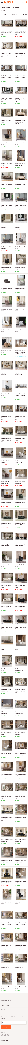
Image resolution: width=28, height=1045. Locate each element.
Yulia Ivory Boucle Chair (19, 648)
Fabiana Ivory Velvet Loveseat (20, 733)
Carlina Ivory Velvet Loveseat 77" (6, 607)
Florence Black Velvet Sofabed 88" (20, 840)
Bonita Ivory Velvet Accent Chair (20, 461)
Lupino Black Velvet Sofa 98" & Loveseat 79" (20, 55)
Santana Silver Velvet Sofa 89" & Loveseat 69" (6, 100)
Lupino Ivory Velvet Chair (6, 330)
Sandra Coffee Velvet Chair (20, 987)
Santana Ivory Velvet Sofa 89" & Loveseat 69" (6, 55)
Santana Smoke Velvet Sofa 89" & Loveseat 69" (20, 77)
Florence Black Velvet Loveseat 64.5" (6, 882)
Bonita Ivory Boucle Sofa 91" (20, 185)
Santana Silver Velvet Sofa (6, 206)
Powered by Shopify (5, 1041)
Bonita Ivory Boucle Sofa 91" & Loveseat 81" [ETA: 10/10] (20, 352)
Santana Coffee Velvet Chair (6, 164)
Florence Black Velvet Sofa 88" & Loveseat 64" (6, 819)
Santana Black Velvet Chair (6, 143)
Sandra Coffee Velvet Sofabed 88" (20, 946)
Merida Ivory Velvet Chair (20, 289)
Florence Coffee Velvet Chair (6, 902)
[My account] (22, 2)
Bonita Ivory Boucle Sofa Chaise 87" (20, 669)
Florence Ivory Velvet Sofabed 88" (20, 818)
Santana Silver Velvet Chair (20, 330)
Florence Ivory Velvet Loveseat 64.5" (6, 861)
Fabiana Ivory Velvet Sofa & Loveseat (20, 712)
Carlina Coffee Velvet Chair (20, 775)
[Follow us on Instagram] (5, 1035)
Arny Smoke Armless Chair (6, 289)
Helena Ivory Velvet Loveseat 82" (20, 373)
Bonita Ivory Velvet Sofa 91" (20, 439)
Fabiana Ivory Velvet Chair (6, 754)
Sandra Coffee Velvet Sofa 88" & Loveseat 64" (20, 924)
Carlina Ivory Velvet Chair (6, 565)
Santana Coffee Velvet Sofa (6, 648)
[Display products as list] (26, 14)
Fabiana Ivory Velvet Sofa (6, 733)
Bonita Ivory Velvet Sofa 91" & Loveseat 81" (6, 418)
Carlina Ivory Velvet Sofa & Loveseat (6, 544)
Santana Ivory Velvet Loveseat (6, 226)
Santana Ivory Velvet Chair (20, 309)
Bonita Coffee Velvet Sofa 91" (6, 461)
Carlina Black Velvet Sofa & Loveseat (20, 544)
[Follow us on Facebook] (2, 1035)
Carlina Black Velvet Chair (20, 565)
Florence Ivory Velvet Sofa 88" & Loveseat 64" (6, 796)
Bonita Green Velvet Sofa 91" (6, 524)
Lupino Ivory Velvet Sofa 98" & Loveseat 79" (20, 100)
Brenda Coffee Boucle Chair (6, 351)
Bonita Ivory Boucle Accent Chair (20, 164)
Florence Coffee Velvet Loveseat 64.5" (20, 861)
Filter (5, 14)
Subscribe (6, 1027)
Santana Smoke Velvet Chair (20, 143)
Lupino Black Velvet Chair (6, 268)
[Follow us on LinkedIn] (8, 1035)
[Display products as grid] (23, 14)
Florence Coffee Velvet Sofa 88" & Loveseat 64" (20, 796)
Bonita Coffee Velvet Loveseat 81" (6, 503)
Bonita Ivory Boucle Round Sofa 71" (6, 690)
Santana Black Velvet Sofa (6, 628)
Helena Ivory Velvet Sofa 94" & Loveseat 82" (20, 691)
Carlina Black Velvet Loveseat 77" (20, 607)
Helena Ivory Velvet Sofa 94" (6, 373)
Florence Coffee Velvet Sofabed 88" (6, 840)
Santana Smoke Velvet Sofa (20, 206)
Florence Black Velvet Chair (20, 902)
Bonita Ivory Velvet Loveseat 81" (20, 482)
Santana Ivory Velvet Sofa (6, 121)
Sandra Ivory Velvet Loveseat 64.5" (6, 966)
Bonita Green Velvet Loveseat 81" (20, 524)
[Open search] (19, 2)
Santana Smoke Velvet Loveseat (6, 247)
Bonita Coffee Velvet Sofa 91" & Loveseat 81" (20, 418)
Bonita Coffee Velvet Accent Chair (6, 482)
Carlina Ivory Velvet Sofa (6, 586)
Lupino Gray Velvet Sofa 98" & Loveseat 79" (6, 77)
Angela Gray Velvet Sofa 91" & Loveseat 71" (20, 395)
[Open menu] (2, 2)
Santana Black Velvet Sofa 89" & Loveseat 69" (20, 32)
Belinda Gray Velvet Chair (6, 394)
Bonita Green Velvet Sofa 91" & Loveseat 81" (6, 440)
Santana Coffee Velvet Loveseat (6, 185)
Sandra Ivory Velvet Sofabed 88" (6, 946)
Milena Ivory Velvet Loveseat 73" (6, 712)
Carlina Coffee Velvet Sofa (6, 775)
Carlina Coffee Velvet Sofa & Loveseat (20, 754)
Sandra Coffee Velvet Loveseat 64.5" (20, 966)
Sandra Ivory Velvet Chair (6, 987)
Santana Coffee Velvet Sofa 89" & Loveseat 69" (6, 32)
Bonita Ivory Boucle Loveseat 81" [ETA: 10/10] (20, 122)
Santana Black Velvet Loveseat (20, 628)
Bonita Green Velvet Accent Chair (20, 503)
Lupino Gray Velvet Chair (20, 247)
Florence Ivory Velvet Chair (20, 882)
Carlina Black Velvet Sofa (20, 586)
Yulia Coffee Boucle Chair (6, 669)
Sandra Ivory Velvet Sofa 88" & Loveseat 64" (6, 924)
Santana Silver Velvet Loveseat (20, 226)
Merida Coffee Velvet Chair (6, 309)
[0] (25, 2)
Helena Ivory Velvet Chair (20, 268)
